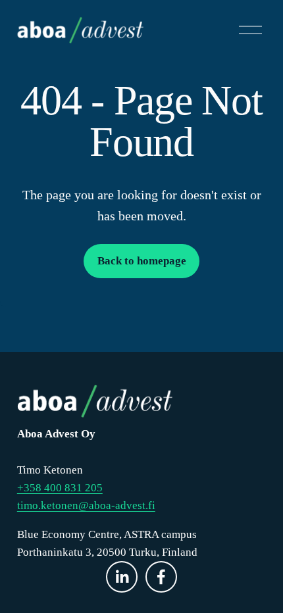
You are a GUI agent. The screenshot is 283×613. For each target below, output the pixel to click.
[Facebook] (161, 577)
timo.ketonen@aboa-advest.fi (86, 505)
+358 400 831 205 (60, 487)
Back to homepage (141, 261)
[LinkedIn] (122, 577)
